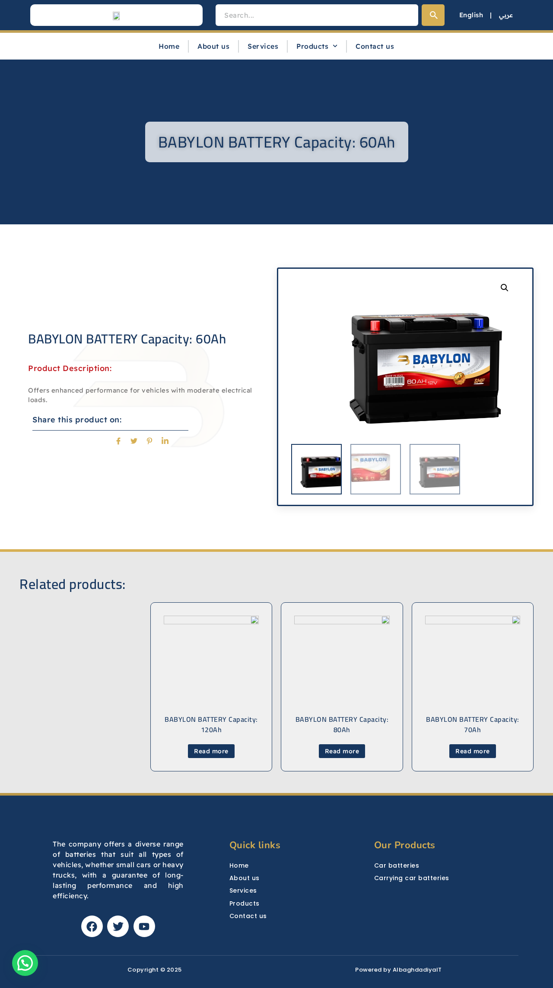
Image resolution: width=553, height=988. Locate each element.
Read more (472, 751)
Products (312, 46)
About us (213, 46)
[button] (504, 288)
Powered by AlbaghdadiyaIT (398, 970)
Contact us (375, 46)
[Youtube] (144, 926)
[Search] (433, 15)
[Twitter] (118, 926)
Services (263, 46)
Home (169, 46)
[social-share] (118, 440)
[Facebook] (92, 926)
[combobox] (317, 15)
